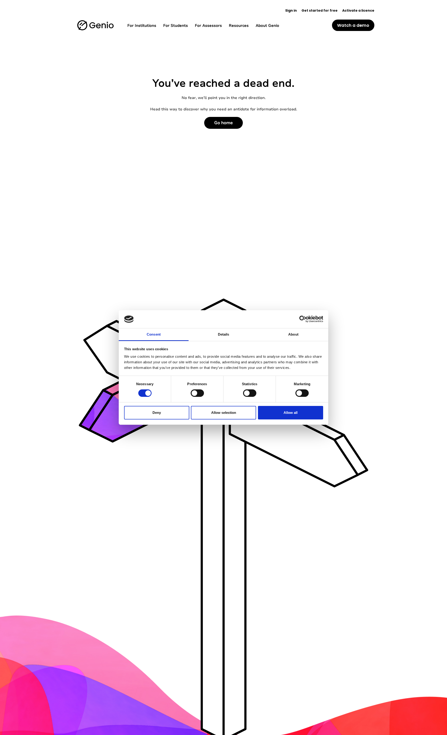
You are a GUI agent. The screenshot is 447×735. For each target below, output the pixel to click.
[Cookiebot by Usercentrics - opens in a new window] (302, 319)
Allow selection (223, 413)
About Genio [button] (267, 25)
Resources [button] (239, 25)
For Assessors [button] (208, 25)
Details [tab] (223, 334)
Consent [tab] (154, 334)
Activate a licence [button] (358, 10)
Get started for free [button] (319, 10)
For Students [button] (175, 25)
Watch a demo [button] (353, 25)
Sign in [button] (291, 10)
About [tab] (293, 334)
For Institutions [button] (141, 25)
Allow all (291, 413)
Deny (156, 413)
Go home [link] (223, 123)
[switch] (197, 393)
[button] (95, 25)
